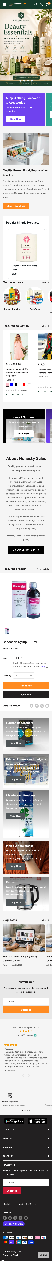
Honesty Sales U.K (12, 648)
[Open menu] (4, 4)
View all (45, 282)
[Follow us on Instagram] (15, 1218)
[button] (5, 254)
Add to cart (26, 685)
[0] (47, 4)
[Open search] (35, 4)
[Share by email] (47, 706)
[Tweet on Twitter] (42, 706)
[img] (26, 1031)
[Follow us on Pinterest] (20, 1218)
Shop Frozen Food (16, 206)
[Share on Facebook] (31, 706)
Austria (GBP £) (25, 1204)
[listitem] (26, 254)
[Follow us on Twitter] (10, 1218)
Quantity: (7, 675)
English (7, 1204)
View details (43, 569)
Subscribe (26, 1009)
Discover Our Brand (26, 550)
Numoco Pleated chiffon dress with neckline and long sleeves (17, 372)
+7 (29, 385)
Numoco (10, 380)
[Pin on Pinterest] (37, 706)
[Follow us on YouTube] (26, 1218)
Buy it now (26, 694)
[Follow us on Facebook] (5, 1218)
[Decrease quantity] (16, 675)
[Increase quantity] (31, 675)
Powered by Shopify (11, 1255)
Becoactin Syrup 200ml (20, 642)
